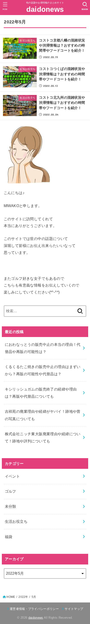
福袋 (8, 537)
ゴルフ (10, 491)
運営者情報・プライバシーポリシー (34, 609)
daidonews (45, 9)
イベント (12, 476)
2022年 (23, 597)
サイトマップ (74, 609)
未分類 (10, 506)
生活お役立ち (16, 521)
